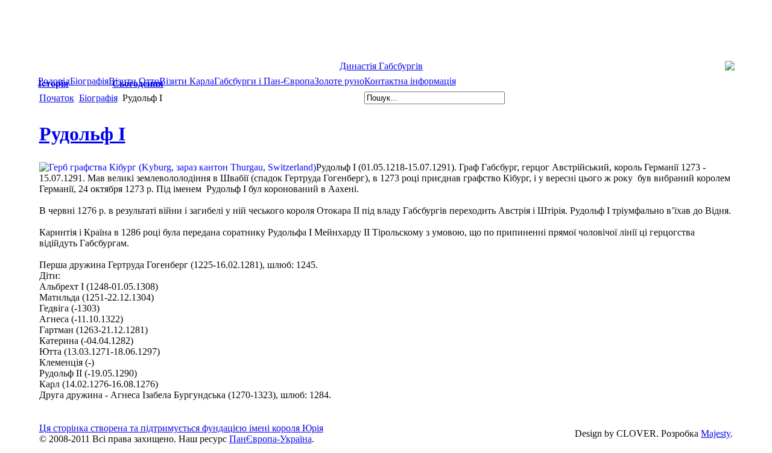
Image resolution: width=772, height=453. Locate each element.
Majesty (715, 433)
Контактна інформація (410, 81)
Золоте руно (339, 81)
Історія (53, 83)
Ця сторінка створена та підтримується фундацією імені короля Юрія (181, 428)
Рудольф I (82, 134)
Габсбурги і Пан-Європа (264, 81)
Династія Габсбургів (381, 66)
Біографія (98, 98)
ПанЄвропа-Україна (270, 439)
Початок (56, 98)
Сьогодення (137, 83)
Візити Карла (186, 81)
